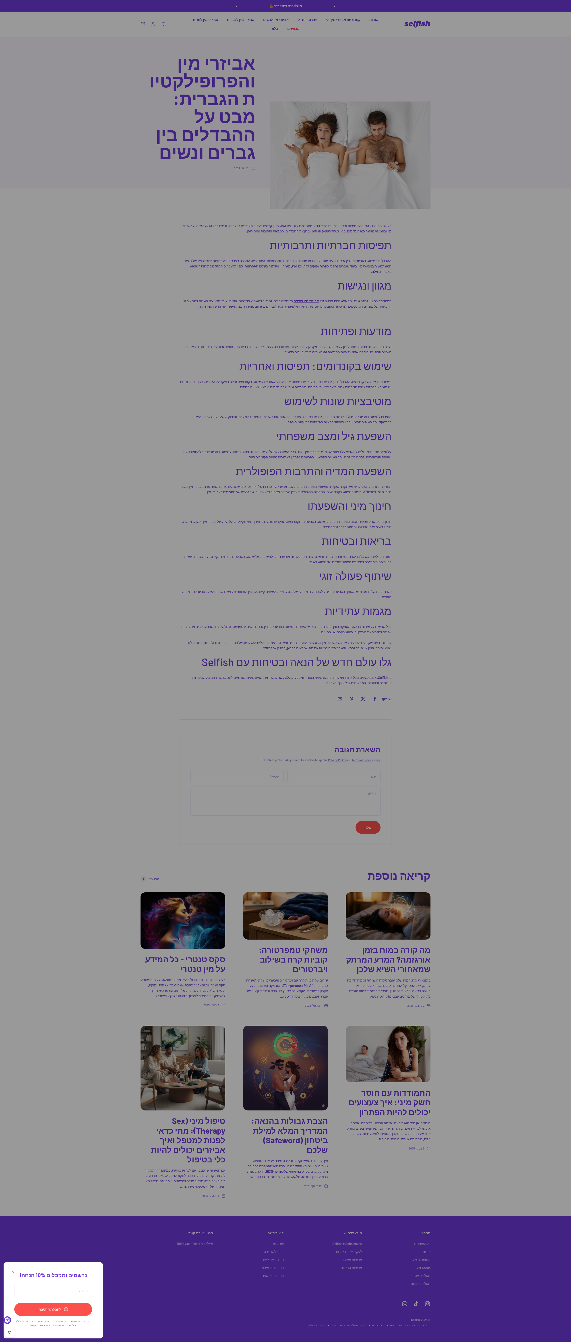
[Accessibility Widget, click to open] (7, 1320)
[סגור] (13, 1272)
